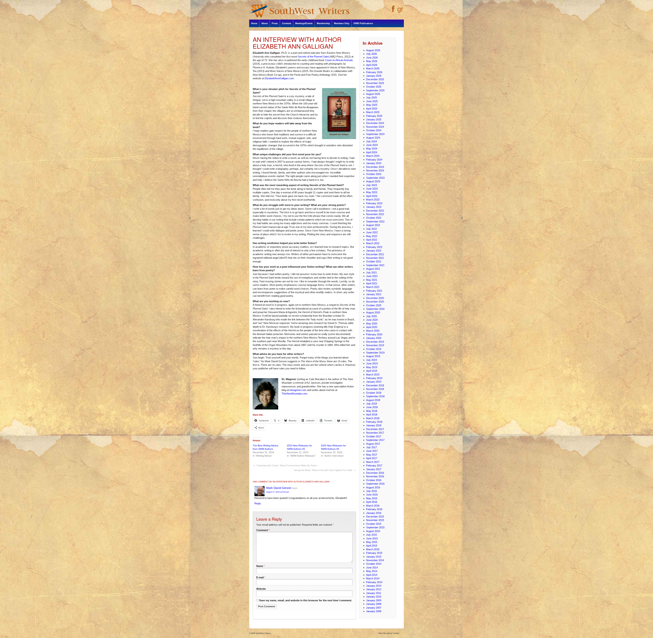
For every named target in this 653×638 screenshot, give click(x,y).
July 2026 (371, 53)
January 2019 (373, 381)
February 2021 (374, 290)
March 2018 (372, 418)
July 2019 (371, 359)
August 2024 (373, 137)
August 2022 (373, 225)
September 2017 (375, 440)
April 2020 (371, 327)
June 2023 (372, 188)
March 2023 (372, 199)
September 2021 (375, 265)
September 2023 (375, 177)
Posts (275, 23)
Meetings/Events (304, 23)
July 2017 (371, 447)
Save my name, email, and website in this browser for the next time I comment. (305, 600)
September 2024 (375, 134)
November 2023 (375, 170)
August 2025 (373, 94)
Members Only (341, 23)
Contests (286, 23)
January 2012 (373, 589)
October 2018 (373, 392)
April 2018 (371, 414)
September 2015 (375, 527)
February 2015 (374, 552)
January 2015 (373, 556)
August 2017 (373, 443)
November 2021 (375, 257)
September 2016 (375, 483)
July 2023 (371, 185)
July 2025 (371, 97)
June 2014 (372, 567)
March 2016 (372, 505)
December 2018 (375, 385)
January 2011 (373, 593)
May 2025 (371, 104)
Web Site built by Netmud (389, 633)
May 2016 (371, 498)
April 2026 (371, 64)
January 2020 (373, 338)
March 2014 (372, 578)
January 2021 (373, 294)
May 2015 (371, 542)
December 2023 (375, 166)
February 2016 (374, 509)
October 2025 (373, 86)
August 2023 (373, 181)
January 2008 (373, 603)
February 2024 (374, 159)
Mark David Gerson (278, 487)
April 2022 (371, 239)
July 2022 (371, 228)
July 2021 (371, 272)
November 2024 (375, 126)
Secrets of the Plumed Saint (313, 56)
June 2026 (372, 57)
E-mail (260, 577)
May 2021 (371, 279)
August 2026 (373, 50)
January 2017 (373, 469)
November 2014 (375, 560)
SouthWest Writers (263, 633)
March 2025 (372, 112)
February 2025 (374, 115)
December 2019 (375, 341)
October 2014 (373, 563)
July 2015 (371, 534)
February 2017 (374, 465)
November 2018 (375, 389)
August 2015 (373, 531)
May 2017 (371, 454)
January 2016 (373, 512)
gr (400, 9)
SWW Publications (363, 23)
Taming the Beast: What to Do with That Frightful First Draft (323, 470)
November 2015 (375, 520)
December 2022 (375, 210)
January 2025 (373, 119)
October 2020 (373, 305)
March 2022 (372, 243)
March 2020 (372, 330)
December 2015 (375, 516)
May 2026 (371, 61)
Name (259, 566)
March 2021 (372, 287)
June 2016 (372, 494)
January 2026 (373, 75)
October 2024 (373, 130)
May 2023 (371, 192)
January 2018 (373, 425)
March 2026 (372, 68)
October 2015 (373, 523)
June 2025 (372, 101)
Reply (257, 503)
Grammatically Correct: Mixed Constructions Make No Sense (287, 465)
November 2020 (375, 301)
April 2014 (371, 574)
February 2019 (374, 378)
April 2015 (371, 545)
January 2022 (373, 250)
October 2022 (373, 217)
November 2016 (375, 476)
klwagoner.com (298, 390)
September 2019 (375, 352)
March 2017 (372, 461)
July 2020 (371, 316)
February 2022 (374, 247)
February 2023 (374, 203)
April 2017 (371, 458)
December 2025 (375, 79)
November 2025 (375, 83)
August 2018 (373, 400)
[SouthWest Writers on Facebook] (392, 11)
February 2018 (374, 421)
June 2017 (372, 450)
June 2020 (372, 319)
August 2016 (373, 487)
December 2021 (375, 254)
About (264, 23)
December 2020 (375, 298)
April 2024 (371, 152)
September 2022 (375, 221)
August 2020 (373, 312)
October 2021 (373, 261)
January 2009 (373, 600)
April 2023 (371, 196)
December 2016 (375, 472)
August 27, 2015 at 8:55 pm (277, 492)
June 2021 (372, 276)
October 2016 (373, 480)
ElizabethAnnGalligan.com (279, 78)
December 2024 (375, 123)
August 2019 (373, 356)
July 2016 (371, 491)
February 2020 (374, 334)
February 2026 (374, 72)
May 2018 (371, 410)
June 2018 (372, 407)
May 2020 (371, 323)
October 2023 (373, 174)
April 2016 (371, 501)
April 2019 (371, 370)
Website (261, 588)
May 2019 (371, 367)
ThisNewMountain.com (294, 393)
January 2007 (373, 607)
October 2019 (373, 349)
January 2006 (373, 611)
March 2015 (372, 549)
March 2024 (372, 155)
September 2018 (375, 396)
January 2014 (373, 585)
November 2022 (375, 214)
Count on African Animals (339, 60)
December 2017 (375, 429)
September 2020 (375, 308)
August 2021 (373, 268)
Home (254, 23)
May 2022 (371, 236)
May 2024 (371, 148)
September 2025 (375, 90)
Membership (323, 23)
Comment (263, 530)
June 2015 (372, 538)
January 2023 (373, 206)
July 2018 (371, 403)
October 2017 (373, 436)
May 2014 (371, 571)
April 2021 (371, 283)
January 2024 (373, 163)
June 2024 (372, 145)
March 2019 (372, 374)
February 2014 (374, 582)
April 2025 (371, 108)
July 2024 (371, 141)
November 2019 (375, 345)
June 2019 (372, 363)
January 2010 (373, 596)
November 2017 (375, 432)
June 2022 (372, 232)
